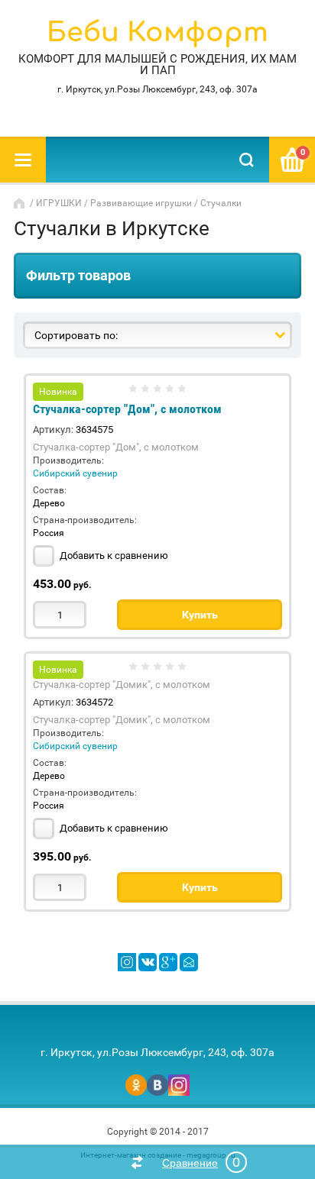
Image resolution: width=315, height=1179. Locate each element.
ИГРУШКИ (59, 203)
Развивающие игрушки (141, 203)
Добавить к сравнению (112, 555)
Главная (21, 203)
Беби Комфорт (157, 32)
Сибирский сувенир (75, 473)
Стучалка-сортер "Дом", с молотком (127, 409)
